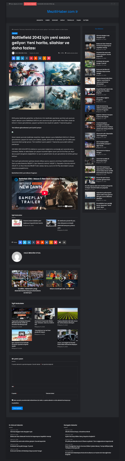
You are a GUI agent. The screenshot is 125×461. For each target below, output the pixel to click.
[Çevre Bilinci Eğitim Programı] (90, 100)
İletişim (85, 20)
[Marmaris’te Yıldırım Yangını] (90, 153)
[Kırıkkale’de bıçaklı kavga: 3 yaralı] (90, 63)
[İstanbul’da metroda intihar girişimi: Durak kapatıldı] (90, 55)
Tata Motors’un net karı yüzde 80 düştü (43, 331)
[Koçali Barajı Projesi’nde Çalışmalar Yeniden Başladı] (90, 91)
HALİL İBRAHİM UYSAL (21, 53)
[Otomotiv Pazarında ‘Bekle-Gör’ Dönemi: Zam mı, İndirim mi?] (45, 313)
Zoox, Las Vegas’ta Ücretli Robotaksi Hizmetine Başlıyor (67, 343)
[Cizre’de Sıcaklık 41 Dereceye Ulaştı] (90, 161)
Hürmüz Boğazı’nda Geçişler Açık (102, 36)
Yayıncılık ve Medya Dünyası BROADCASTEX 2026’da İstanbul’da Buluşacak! (21, 322)
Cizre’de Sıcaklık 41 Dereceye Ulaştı (102, 160)
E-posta (14, 393)
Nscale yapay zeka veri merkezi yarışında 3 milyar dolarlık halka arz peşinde (98, 187)
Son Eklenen (99, 29)
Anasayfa (40, 20)
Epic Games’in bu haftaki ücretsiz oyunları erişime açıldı (20, 344)
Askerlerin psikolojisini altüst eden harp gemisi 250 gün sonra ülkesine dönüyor (104, 195)
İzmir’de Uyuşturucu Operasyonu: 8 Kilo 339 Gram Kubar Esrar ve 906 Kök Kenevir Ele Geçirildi (104, 170)
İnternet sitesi (50, 393)
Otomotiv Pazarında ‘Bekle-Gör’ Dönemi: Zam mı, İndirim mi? (44, 322)
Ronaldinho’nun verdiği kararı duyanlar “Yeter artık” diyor (104, 205)
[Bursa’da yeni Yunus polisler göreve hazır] (90, 180)
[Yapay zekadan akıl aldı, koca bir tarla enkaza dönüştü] (68, 313)
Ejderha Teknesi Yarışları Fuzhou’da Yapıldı (104, 116)
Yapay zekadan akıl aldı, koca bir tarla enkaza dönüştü (67, 322)
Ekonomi (55, 20)
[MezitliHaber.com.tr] (62, 11)
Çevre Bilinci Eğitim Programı (102, 99)
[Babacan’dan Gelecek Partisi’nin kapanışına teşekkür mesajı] (90, 46)
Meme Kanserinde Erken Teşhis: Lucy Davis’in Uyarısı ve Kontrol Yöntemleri (104, 81)
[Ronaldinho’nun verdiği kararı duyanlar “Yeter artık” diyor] (90, 205)
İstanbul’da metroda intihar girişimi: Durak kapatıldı (51, 4)
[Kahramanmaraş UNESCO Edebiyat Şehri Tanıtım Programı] (90, 108)
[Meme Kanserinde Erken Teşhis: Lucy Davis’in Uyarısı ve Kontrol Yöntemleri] (90, 80)
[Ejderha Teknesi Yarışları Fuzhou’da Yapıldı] (90, 117)
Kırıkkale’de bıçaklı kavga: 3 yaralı (102, 62)
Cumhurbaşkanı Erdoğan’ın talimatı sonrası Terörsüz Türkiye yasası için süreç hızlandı (104, 126)
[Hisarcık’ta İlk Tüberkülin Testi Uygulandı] (90, 136)
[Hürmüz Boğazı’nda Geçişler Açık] (90, 38)
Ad (13, 386)
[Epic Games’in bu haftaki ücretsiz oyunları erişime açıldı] (22, 335)
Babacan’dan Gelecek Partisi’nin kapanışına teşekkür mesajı (103, 45)
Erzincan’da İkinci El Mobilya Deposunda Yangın (103, 71)
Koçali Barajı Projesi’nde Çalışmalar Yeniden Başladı (104, 91)
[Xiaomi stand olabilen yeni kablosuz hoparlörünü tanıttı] (17, 223)
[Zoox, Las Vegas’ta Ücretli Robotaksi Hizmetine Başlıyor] (68, 335)
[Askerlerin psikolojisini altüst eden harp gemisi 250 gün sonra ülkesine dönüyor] (90, 195)
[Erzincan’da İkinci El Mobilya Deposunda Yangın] (90, 72)
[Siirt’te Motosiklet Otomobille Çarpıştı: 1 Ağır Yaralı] (90, 144)
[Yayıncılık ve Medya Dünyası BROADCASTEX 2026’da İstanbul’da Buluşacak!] (22, 313)
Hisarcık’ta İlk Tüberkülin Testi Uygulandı (104, 134)
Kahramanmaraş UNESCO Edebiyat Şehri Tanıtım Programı (104, 108)
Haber (47, 20)
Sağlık (62, 20)
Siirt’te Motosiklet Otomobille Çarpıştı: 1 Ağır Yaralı (103, 144)
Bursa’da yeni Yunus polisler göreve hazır (103, 178)
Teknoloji (70, 20)
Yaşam (79, 20)
